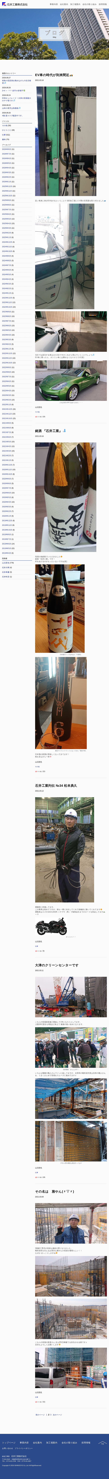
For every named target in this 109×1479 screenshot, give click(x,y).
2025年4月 (6, 223)
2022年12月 (7, 353)
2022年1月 (6, 404)
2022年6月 (6, 381)
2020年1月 (6, 516)
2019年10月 (7, 530)
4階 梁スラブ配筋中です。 (13, 116)
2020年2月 (6, 511)
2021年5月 (6, 442)
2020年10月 (7, 474)
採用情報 (103, 4)
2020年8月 (6, 483)
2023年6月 (6, 326)
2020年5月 (6, 497)
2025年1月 (6, 237)
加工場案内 (75, 4)
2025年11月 (7, 191)
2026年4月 (6, 168)
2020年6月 (6, 493)
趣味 (4, 139)
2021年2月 (6, 455)
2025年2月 (6, 233)
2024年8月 (6, 260)
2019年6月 (6, 544)
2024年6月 (6, 270)
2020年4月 (6, 502)
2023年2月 (6, 344)
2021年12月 (7, 409)
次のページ (57, 1415)
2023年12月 (7, 298)
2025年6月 (6, 214)
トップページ (9, 1442)
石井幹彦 (5, 577)
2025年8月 (6, 205)
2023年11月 (7, 302)
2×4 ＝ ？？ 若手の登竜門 (12, 91)
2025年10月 (7, 196)
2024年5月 (6, 274)
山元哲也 (5, 563)
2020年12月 (7, 465)
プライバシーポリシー (24, 1448)
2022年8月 (6, 372)
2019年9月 (6, 534)
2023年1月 (6, 349)
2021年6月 (6, 437)
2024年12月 (7, 242)
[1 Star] (36, 417)
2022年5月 (6, 386)
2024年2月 (6, 288)
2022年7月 (6, 377)
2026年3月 (6, 172)
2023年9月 (6, 312)
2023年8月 (6, 316)
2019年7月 (6, 539)
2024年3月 (6, 284)
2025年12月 (7, 186)
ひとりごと (6, 130)
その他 (37, 412)
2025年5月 (6, 219)
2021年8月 (6, 428)
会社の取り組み (89, 4)
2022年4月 (6, 391)
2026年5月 (6, 163)
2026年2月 (6, 177)
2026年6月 (6, 158)
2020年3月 (6, 507)
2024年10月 (7, 251)
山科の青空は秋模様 (10, 108)
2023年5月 (6, 330)
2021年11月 (7, 414)
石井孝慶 (5, 572)
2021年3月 (6, 451)
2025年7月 (6, 209)
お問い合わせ (7, 1448)
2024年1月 (6, 293)
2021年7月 (6, 432)
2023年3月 (6, 339)
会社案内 (64, 4)
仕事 (36, 946)
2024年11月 (7, 247)
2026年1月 (6, 182)
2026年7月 (6, 154)
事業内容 (54, 4)
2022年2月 (6, 400)
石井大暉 (5, 567)
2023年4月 (6, 335)
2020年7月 (6, 488)
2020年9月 (6, 479)
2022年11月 (7, 358)
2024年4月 (6, 279)
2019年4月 (6, 553)
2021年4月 (6, 446)
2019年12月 (7, 520)
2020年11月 (7, 469)
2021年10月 (7, 418)
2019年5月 (6, 548)
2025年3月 (6, 228)
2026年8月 (6, 149)
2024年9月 (6, 256)
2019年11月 (7, 525)
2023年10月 (7, 307)
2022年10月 (7, 363)
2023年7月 (6, 321)
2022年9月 (6, 367)
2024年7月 (6, 265)
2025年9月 (6, 200)
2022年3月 (6, 395)
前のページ (40, 1415)
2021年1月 (6, 460)
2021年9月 (6, 423)
